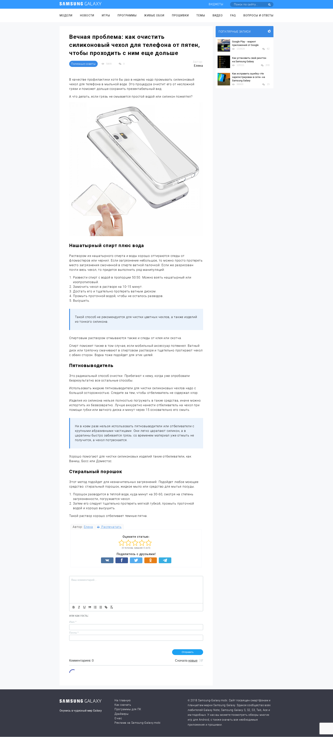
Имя (72, 621)
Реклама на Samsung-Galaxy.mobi (137, 722)
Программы (127, 15)
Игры (106, 15)
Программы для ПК (127, 709)
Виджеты (216, 4)
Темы (200, 15)
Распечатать (111, 527)
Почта (73, 632)
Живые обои (154, 15)
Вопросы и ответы (258, 15)
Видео (218, 15)
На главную (122, 700)
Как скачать (122, 704)
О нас (118, 718)
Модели (66, 15)
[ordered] (95, 607)
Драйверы (121, 714)
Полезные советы (83, 63)
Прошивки (180, 15)
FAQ (233, 15)
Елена (88, 527)
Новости (87, 15)
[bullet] (100, 607)
